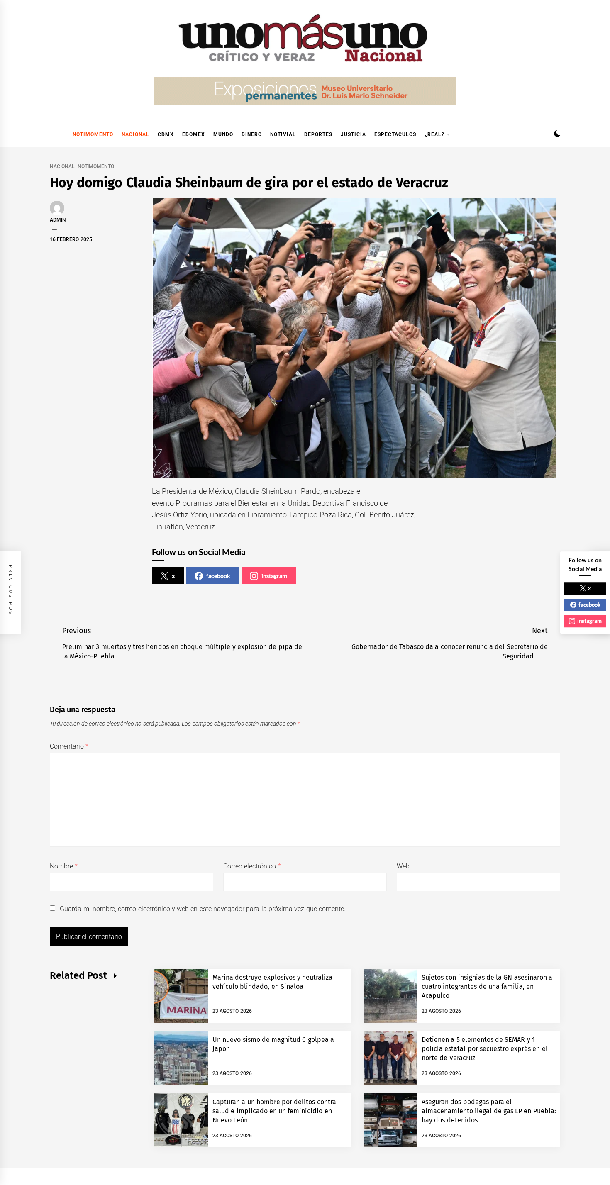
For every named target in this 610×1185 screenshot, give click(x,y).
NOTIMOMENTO (93, 134)
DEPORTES (318, 134)
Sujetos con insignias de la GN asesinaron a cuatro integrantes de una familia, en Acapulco (487, 986)
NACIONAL (135, 134)
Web (403, 866)
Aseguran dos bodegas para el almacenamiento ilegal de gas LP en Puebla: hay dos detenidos (489, 1111)
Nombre (64, 866)
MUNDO (223, 134)
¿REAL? (434, 134)
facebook (218, 575)
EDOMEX (193, 134)
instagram (274, 575)
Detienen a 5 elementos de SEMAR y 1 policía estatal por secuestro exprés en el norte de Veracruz (485, 1049)
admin (58, 220)
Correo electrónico (252, 866)
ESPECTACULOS (395, 134)
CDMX (166, 134)
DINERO (252, 134)
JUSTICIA (353, 134)
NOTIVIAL (283, 134)
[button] (557, 135)
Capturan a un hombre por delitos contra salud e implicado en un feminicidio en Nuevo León (274, 1111)
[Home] (54, 134)
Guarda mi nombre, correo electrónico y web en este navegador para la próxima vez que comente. (203, 909)
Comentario (69, 746)
